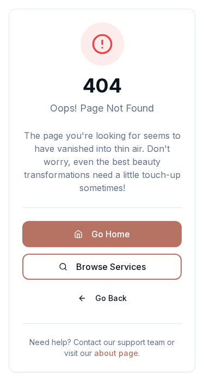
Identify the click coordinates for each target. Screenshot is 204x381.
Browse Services (111, 266)
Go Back (111, 298)
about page (116, 353)
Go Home (110, 234)
